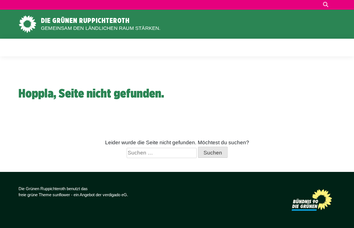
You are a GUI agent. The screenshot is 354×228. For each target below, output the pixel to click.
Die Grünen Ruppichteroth (85, 20)
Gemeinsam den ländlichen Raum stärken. (101, 28)
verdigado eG (115, 194)
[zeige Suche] (325, 5)
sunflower (61, 194)
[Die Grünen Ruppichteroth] (28, 24)
